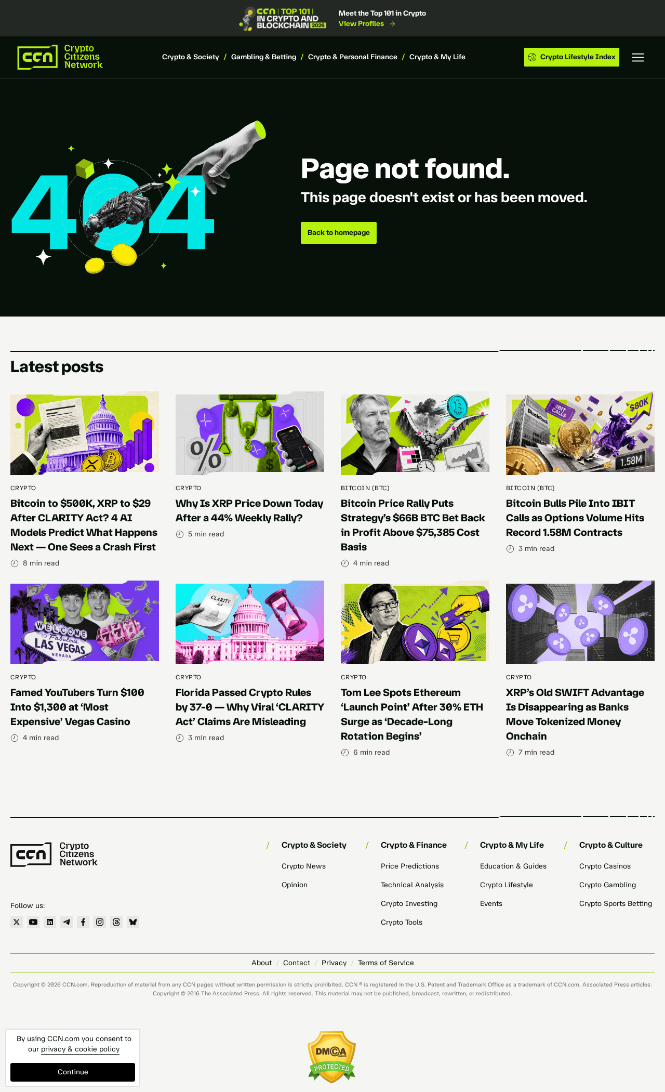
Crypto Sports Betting (615, 903)
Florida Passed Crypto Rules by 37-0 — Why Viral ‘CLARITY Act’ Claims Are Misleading (250, 707)
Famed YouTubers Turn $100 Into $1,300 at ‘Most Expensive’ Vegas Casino (77, 707)
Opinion (295, 884)
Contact (296, 962)
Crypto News (304, 866)
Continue (73, 1072)
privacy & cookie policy (80, 1049)
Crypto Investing (409, 903)
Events (491, 903)
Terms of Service (386, 962)
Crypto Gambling (607, 884)
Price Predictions (410, 866)
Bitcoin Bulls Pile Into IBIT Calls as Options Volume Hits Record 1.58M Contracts (575, 517)
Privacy (334, 962)
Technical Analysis (412, 884)
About (261, 962)
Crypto (23, 488)
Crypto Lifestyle (506, 884)
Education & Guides (513, 866)
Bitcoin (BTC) (365, 488)
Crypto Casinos (605, 866)
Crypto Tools (401, 922)
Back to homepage (339, 232)
